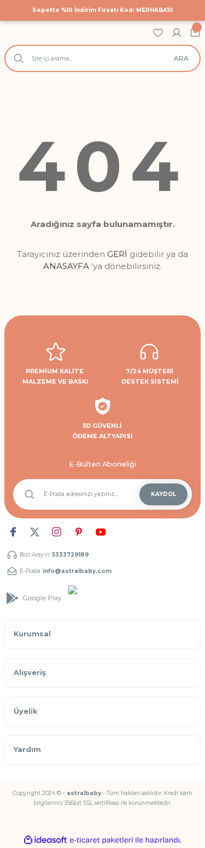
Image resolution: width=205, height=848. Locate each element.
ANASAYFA (66, 266)
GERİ (117, 254)
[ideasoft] (45, 840)
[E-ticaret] (101, 840)
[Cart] (195, 32)
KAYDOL (163, 494)
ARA (181, 58)
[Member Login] (176, 32)
